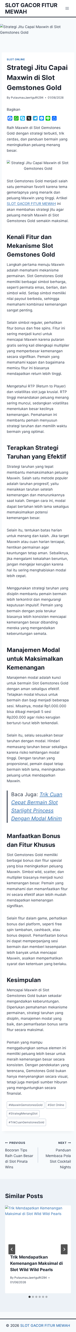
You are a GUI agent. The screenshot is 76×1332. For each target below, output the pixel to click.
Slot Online (56, 1105)
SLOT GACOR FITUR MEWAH (45, 1325)
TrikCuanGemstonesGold (26, 1122)
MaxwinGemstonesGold (25, 1105)
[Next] (64, 1249)
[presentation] (38, 1227)
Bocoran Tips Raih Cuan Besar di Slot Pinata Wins (19, 1155)
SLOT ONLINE (16, 59)
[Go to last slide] (11, 1249)
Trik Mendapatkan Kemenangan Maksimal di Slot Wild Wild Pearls (36, 1263)
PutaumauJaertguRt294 (27, 97)
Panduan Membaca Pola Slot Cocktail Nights (58, 1155)
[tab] (29, 1297)
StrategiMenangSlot (23, 1113)
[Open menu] (67, 8)
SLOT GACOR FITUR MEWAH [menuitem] (31, 204)
